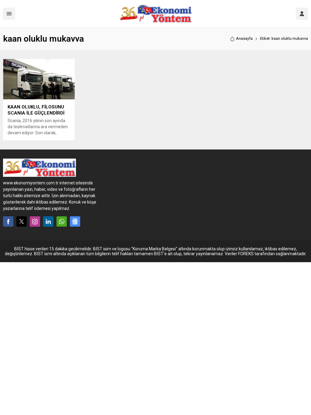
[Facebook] (8, 221)
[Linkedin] (48, 221)
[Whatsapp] (61, 221)
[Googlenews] (75, 221)
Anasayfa (244, 38)
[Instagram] (35, 221)
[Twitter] (21, 221)
